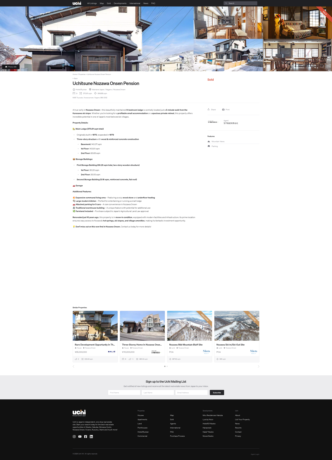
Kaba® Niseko (208, 432)
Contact (238, 432)
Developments (120, 3)
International (135, 3)
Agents (173, 423)
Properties (81, 74)
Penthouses (142, 427)
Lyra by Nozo (208, 419)
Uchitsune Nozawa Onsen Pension (99, 74)
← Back (75, 78)
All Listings (92, 3)
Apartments (142, 419)
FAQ (153, 3)
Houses (141, 415)
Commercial (142, 436)
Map (102, 3)
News (145, 3)
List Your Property (242, 419)
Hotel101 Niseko (209, 423)
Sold (109, 3)
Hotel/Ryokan (143, 432)
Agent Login (255, 454)
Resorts (238, 427)
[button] (164, 366)
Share (213, 109)
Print (228, 109)
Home (75, 74)
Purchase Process (177, 436)
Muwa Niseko (208, 436)
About (237, 415)
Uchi (236, 411)
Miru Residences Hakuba (213, 415)
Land (140, 423)
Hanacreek (207, 427)
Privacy (238, 436)
